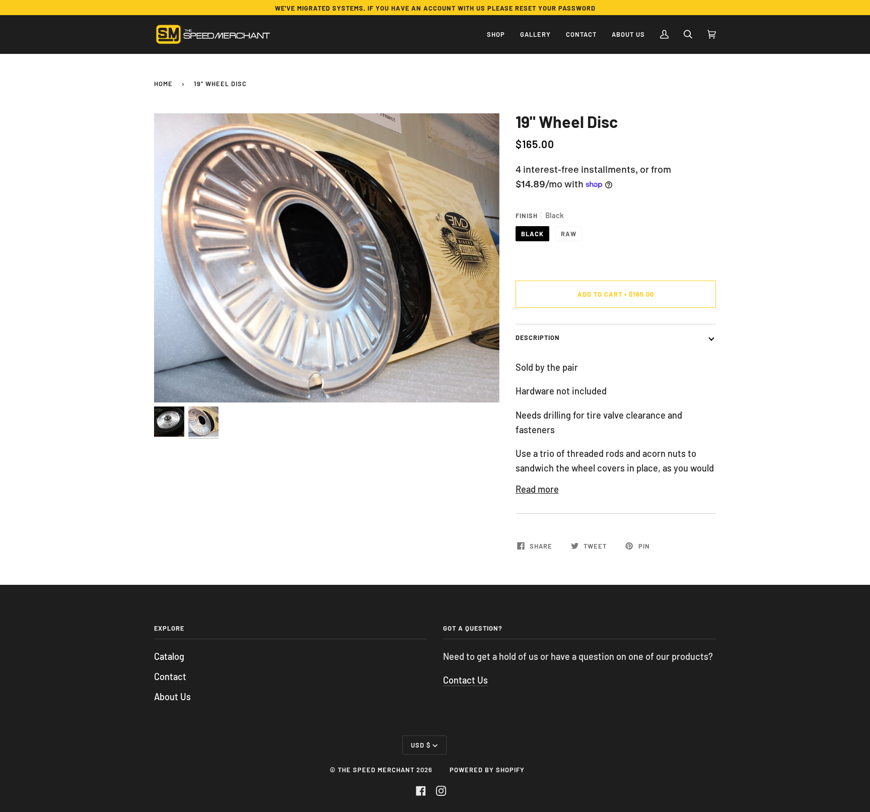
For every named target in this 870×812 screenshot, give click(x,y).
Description (538, 337)
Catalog (169, 656)
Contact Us (465, 680)
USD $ (420, 745)
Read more (537, 489)
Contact (170, 676)
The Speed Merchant (376, 770)
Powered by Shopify (487, 770)
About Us (172, 696)
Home (163, 84)
